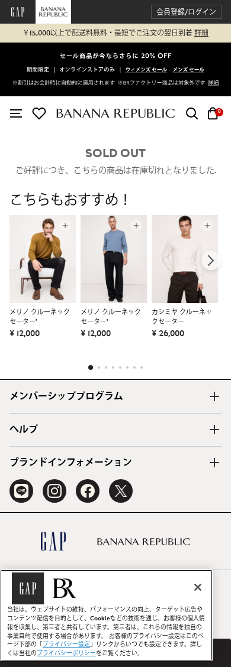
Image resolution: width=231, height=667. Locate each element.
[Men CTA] (188, 71)
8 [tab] (141, 367)
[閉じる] (198, 587)
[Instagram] (54, 491)
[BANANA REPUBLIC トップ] (115, 113)
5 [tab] (120, 367)
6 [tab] (127, 367)
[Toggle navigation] (16, 113)
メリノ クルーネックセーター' (39, 317)
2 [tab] (99, 367)
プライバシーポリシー (66, 653)
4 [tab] (113, 367)
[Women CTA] (147, 71)
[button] (186, 12)
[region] (106, 615)
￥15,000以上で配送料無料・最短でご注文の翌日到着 (115, 33)
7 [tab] (134, 367)
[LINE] (21, 491)
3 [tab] (106, 367)
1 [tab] (90, 367)
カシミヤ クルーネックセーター (182, 317)
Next (210, 260)
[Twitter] (121, 491)
